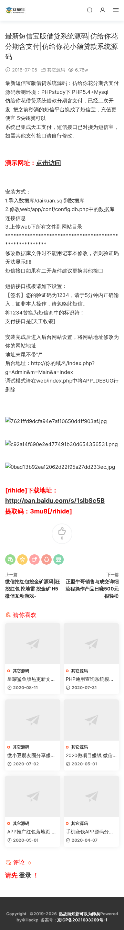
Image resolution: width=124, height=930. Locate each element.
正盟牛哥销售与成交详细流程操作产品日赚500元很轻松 (92, 588)
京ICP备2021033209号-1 (82, 919)
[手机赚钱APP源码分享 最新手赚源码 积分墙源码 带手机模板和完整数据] (91, 796)
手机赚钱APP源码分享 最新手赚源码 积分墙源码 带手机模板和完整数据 (90, 832)
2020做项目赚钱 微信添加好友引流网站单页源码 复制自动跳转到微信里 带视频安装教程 (90, 755)
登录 (25, 875)
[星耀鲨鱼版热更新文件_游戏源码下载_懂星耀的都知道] (32, 643)
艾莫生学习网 (15, 10)
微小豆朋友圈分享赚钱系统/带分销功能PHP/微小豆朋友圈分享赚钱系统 (31, 755)
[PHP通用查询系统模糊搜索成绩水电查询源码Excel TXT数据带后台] (91, 643)
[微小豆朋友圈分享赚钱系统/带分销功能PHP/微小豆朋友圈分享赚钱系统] (32, 720)
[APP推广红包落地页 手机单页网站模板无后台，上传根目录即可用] (32, 796)
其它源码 (56, 70)
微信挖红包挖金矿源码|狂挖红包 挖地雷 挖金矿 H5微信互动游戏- (32, 588)
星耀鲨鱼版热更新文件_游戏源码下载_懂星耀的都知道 (32, 679)
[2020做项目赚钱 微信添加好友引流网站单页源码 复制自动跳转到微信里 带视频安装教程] (91, 720)
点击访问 (48, 162)
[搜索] (89, 9)
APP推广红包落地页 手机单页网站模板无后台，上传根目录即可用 (31, 832)
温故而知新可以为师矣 (79, 913)
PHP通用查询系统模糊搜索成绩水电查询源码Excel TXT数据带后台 (91, 679)
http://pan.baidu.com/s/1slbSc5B (55, 500)
